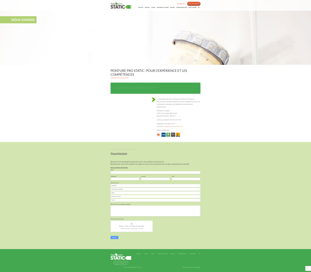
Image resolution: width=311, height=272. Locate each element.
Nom (112, 170)
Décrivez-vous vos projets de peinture (121, 204)
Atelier (153, 7)
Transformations (181, 7)
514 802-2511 (123, 264)
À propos (140, 7)
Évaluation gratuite (193, 4)
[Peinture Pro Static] (121, 5)
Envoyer (114, 237)
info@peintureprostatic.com (173, 126)
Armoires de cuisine (163, 7)
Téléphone (114, 176)
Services (147, 7)
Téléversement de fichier (117, 219)
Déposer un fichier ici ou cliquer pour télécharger (131, 226)
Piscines (172, 7)
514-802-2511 (181, 3)
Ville (173, 176)
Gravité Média (196, 267)
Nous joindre (193, 7)
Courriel (143, 176)
